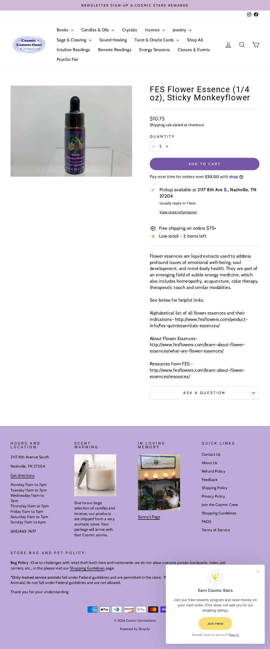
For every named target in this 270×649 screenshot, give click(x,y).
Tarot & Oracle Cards (155, 39)
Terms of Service (216, 530)
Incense (153, 29)
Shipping (157, 124)
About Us (210, 462)
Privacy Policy (213, 496)
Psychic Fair (67, 59)
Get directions (23, 475)
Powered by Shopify (135, 629)
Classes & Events (194, 49)
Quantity (162, 136)
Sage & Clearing (72, 39)
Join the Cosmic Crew (220, 504)
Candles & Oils (95, 29)
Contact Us (211, 454)
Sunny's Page (149, 516)
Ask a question (204, 393)
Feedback (210, 479)
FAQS (206, 521)
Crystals (129, 29)
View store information (178, 212)
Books (63, 29)
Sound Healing (113, 39)
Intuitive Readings (73, 49)
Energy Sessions (154, 49)
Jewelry (180, 29)
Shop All (195, 39)
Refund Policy (213, 471)
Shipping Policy (215, 487)
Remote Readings (114, 49)
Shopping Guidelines (219, 513)
